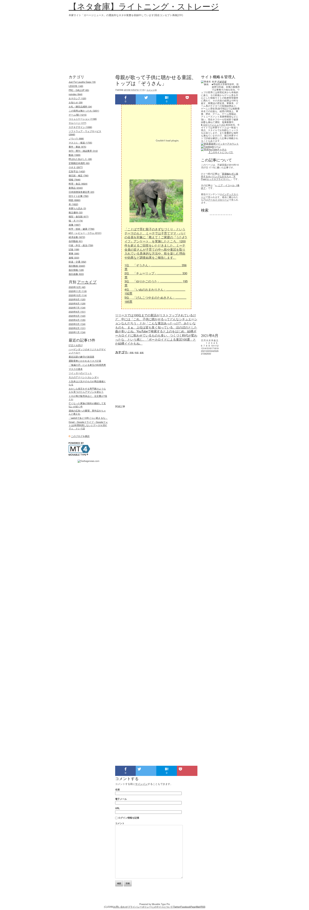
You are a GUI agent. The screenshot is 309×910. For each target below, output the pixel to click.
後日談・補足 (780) (79, 175)
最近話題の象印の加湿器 (81, 356)
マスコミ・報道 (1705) (80, 142)
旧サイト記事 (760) (79, 196)
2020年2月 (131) (77, 328)
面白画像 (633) (76, 274)
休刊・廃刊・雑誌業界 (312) (83, 150)
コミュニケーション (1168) (83, 119)
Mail (198, 906)
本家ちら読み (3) (77, 208)
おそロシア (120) (77, 98)
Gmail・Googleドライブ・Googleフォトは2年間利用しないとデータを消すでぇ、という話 (88, 425)
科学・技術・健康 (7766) (81, 228)
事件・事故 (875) (77, 146)
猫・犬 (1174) (76, 220)
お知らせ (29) (76, 102)
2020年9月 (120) (77, 299)
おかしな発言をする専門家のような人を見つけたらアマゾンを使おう (87, 390)
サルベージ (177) (77, 123)
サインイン (141, 784)
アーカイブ (87, 281)
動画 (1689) (74, 155)
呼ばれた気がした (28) (80, 159)
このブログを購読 (80, 436)
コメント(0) (151, 89)
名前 (117, 789)
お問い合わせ (120, 906)
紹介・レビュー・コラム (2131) (85, 233)
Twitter (176, 906)
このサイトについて (162, 906)
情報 (132, 352)
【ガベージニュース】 (214, 124)
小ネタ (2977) (76, 167)
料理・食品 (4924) (78, 183)
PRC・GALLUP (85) (79, 90)
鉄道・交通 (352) (77, 261)
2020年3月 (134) (77, 324)
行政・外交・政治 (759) (81, 245)
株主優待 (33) (76, 212)
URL (117, 808)
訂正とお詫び (76, 345)
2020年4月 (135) (77, 320)
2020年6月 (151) (77, 311)
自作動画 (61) (76, 241)
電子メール (121, 799)
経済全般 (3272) (77, 237)
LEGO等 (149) (76, 86)
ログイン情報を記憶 (128, 817)
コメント (119, 823)
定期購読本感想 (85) (79, 163)
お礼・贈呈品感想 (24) (80, 106)
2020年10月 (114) (78, 295)
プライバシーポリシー (139, 906)
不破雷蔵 (221, 81)
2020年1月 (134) (77, 332)
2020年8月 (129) (77, 303)
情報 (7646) (74, 179)
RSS (203, 906)
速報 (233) (74, 257)
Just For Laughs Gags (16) (82, 82)
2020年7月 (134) (77, 307)
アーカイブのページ (218, 199)
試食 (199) (74, 249)
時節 (137, 352)
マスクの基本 (76, 369)
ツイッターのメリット (80, 373)
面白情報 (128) (76, 270)
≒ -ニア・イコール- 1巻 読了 (220, 187)
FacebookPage (188, 906)
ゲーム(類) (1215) (78, 114)
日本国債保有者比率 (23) (81, 192)
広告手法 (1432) (77, 171)
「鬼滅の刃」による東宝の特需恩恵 (87, 365)
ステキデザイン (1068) (80, 127)
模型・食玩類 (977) (79, 216)
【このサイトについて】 (221, 152)
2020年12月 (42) (77, 287)
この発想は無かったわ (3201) (84, 110)
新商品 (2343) (76, 187)
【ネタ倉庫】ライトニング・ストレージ (144, 6)
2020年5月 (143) (77, 315)
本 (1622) (73, 204)
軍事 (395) (74, 253)
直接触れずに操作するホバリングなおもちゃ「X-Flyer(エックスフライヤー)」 (219, 176)
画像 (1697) (74, 224)
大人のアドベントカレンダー (84, 377)
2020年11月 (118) (78, 291)
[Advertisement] (154, 44)
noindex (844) (75, 94)
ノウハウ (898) (76, 138)
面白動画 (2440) (77, 265)
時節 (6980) (74, 200)
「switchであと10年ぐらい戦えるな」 (88, 418)
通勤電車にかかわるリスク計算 (85, 360)
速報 (142, 352)
